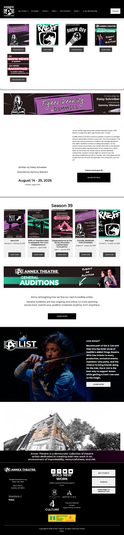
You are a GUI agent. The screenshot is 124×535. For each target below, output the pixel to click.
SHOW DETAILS (93, 178)
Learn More (106, 49)
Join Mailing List (18, 79)
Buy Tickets (103, 473)
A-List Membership (90, 11)
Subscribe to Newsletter (104, 490)
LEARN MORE (62, 316)
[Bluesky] (65, 471)
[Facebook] (59, 471)
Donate (115, 11)
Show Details (18, 49)
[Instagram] (53, 471)
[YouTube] (70, 471)
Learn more (98, 384)
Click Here (47, 49)
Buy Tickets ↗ (23, 11)
